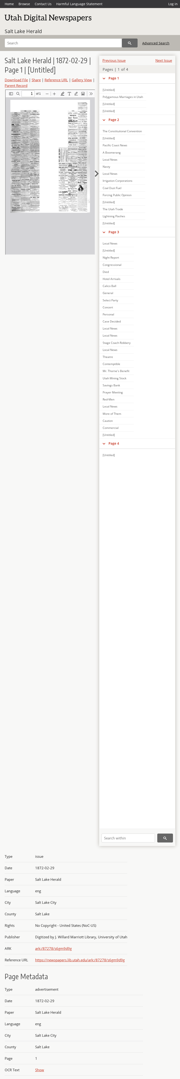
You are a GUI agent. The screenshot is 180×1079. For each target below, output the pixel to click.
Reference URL (56, 80)
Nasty (106, 167)
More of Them (112, 414)
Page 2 (114, 119)
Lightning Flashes (114, 216)
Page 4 (114, 443)
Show (39, 1069)
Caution (108, 421)
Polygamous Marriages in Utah (123, 97)
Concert (108, 307)
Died (106, 272)
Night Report (111, 258)
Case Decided (112, 321)
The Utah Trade (113, 209)
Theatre (108, 357)
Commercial (111, 428)
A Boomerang (112, 153)
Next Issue (163, 60)
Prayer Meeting (113, 392)
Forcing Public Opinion (117, 195)
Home (9, 4)
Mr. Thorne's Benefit (116, 371)
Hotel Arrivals (111, 279)
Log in (173, 4)
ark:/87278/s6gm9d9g (53, 948)
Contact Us (43, 4)
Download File (16, 80)
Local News (110, 160)
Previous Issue (114, 60)
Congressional (112, 265)
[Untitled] (109, 90)
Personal (108, 314)
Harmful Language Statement (79, 4)
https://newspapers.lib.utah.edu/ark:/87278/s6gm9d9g (80, 960)
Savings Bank (111, 385)
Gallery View (82, 80)
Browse (24, 4)
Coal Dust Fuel (112, 188)
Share (36, 80)
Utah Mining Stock (114, 378)
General (108, 293)
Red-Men (108, 399)
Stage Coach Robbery (117, 343)
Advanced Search (155, 43)
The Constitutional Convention (122, 131)
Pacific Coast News (115, 145)
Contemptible (111, 364)
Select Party (110, 300)
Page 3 (114, 232)
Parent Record (16, 85)
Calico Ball (109, 286)
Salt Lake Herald (23, 31)
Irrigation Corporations (117, 181)
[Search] (130, 43)
